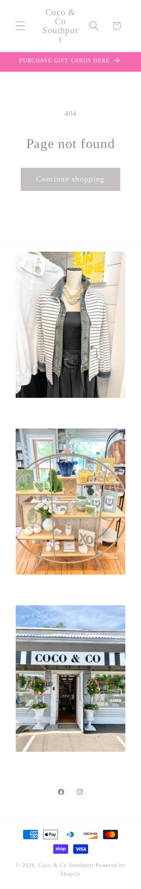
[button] (20, 26)
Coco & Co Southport (66, 865)
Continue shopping (70, 179)
